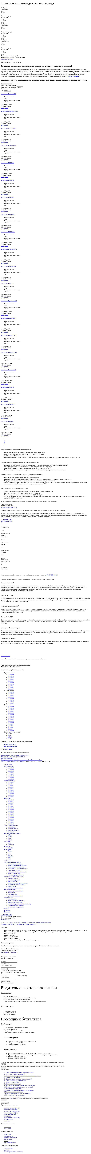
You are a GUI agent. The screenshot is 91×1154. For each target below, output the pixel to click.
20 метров (11, 684)
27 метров (11, 677)
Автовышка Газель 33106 (8, 318)
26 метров (11, 682)
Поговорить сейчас (6, 521)
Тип (2, 89)
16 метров (11, 697)
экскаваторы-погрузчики (11, 1108)
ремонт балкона (12, 881)
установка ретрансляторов (16, 875)
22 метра (10, 687)
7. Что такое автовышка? (11, 1082)
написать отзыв (5, 656)
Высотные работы (36, 760)
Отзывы (6, 908)
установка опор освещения (16, 867)
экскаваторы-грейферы (11, 1113)
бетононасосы (8, 1119)
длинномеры (8, 1139)
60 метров (11, 709)
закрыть (3, 1064)
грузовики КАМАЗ (10, 1142)
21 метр (10, 685)
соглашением (14, 1098)
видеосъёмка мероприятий (16, 905)
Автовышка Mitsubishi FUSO (9, 111)
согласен (3, 1099)
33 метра (10, 725)
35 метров (11, 722)
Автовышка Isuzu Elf (7, 283)
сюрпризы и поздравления (16, 907)
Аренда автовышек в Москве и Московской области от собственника (30, 922)
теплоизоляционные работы (16, 884)
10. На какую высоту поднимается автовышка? (18, 1087)
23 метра (10, 689)
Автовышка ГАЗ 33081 (8, 214)
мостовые (11, 832)
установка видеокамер (14, 870)
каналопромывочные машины (13, 1151)
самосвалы (7, 1134)
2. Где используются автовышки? (14, 1074)
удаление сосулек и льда (15, 896)
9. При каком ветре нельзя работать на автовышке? (19, 1085)
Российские (7, 849)
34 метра (10, 724)
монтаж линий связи (14, 873)
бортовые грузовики (10, 1137)
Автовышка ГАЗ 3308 (7, 387)
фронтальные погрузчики (12, 1117)
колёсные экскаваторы (11, 1109)
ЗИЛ (9, 854)
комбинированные (13, 830)
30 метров (11, 730)
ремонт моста (12, 886)
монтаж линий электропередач (17, 865)
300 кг (10, 735)
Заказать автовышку (7, 59)
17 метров (11, 692)
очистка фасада (12, 894)
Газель (10, 851)
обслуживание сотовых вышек (17, 872)
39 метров (11, 716)
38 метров (11, 717)
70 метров (11, 708)
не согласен (4, 1103)
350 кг (10, 733)
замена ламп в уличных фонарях (17, 868)
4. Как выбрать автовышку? (12, 1077)
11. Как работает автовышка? (13, 1088)
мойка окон (11, 892)
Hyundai (10, 848)
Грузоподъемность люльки (9, 87)
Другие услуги (8, 897)
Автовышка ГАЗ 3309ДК (8, 266)
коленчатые (11, 827)
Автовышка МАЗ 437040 (8, 128)
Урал (9, 859)
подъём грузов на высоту (15, 891)
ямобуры (7, 1121)
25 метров (11, 679)
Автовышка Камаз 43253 (8, 145)
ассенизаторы (8, 1148)
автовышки (7, 1127)
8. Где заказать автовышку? (12, 1084)
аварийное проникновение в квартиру (19, 904)
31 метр (10, 729)
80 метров (11, 706)
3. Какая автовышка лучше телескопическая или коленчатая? (22, 1076)
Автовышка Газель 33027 (8, 335)
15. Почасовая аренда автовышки (14, 1095)
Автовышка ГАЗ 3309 (7, 163)
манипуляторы (8, 1136)
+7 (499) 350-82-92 (73, 76)
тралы (6, 1141)
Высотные (7, 798)
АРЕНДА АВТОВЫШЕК (12, 761)
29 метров (11, 674)
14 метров (11, 700)
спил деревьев (12, 899)
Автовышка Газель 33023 (8, 94)
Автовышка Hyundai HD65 (9, 249)
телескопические (13, 828)
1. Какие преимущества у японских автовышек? (19, 1072)
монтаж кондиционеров (15, 864)
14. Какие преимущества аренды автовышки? (18, 1093)
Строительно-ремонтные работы (14, 876)
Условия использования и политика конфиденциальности (18, 924)
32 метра (10, 727)
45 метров (11, 713)
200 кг (10, 738)
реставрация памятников (15, 888)
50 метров (11, 711)
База (2, 90)
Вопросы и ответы (10, 744)
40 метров (11, 714)
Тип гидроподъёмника (11, 825)
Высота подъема (6, 85)
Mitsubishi (11, 844)
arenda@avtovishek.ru (7, 758)
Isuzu (9, 843)
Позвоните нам (5, 919)
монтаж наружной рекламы (16, 900)
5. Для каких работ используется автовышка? (18, 1079)
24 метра (10, 681)
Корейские (7, 846)
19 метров (11, 693)
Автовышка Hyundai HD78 (9, 352)
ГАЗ (9, 852)
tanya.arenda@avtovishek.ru (9, 507)
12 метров (11, 703)
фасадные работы (13, 878)
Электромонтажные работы (9, 760)
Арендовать (4, 108)
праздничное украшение (15, 902)
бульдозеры (7, 1116)
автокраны (7, 1128)
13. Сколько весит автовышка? (13, 1092)
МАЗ (9, 857)
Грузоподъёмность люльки (12, 833)
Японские (7, 841)
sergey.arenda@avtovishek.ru (9, 952)
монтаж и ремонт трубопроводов (18, 883)
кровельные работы (14, 880)
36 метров (11, 721)
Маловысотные (9, 766)
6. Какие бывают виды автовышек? (15, 1080)
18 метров (11, 695)
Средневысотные (9, 780)
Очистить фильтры (6, 83)
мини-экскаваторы (10, 1114)
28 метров (11, 676)
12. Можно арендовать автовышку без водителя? (19, 1090)
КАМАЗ (10, 856)
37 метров (11, 719)
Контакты (7, 910)
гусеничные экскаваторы (12, 1111)
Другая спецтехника (10, 746)
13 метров (11, 701)
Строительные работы (24, 760)
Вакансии (7, 912)
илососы (6, 1150)
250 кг (10, 737)
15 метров (11, 698)
